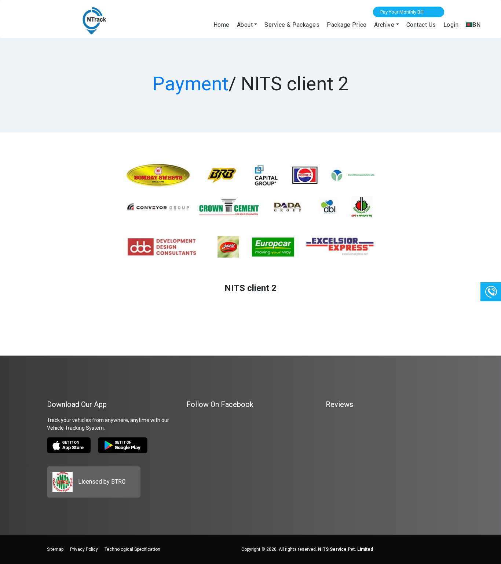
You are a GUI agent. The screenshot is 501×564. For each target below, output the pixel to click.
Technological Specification (132, 549)
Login (451, 24)
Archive (384, 24)
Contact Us (421, 24)
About (245, 24)
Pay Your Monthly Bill (402, 12)
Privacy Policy (84, 549)
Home (221, 24)
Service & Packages (291, 24)
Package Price (347, 24)
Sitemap (55, 549)
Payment (190, 83)
